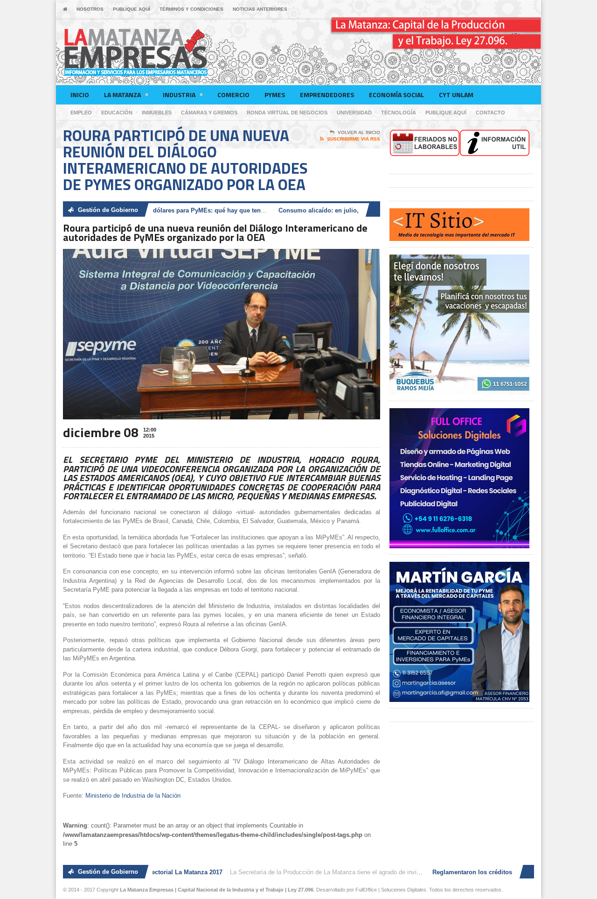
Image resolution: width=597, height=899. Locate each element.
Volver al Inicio (359, 132)
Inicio (79, 94)
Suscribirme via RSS (353, 139)
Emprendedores (327, 94)
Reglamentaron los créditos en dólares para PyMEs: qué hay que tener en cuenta (163, 210)
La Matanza (122, 94)
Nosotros (90, 9)
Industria (179, 94)
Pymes (274, 94)
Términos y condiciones (191, 9)
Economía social (396, 94)
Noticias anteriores (260, 9)
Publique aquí (131, 9)
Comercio (233, 94)
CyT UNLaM (456, 94)
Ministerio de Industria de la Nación (132, 795)
